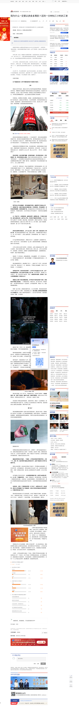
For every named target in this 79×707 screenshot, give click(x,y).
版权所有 (62, 500)
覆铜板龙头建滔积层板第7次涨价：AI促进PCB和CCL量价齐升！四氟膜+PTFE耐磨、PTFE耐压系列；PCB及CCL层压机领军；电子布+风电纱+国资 (59, 29)
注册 (59, 1)
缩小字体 (43, 21)
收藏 (49, 21)
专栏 (40, 1)
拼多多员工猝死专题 (20, 635)
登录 (35, 663)
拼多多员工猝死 (25, 11)
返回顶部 (71, 690)
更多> (59, 483)
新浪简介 (51, 490)
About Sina (63, 490)
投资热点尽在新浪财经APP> (26, 700)
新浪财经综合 (23, 21)
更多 (43, 1)
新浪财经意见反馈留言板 (56, 486)
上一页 (11, 682)
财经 (23, 1)
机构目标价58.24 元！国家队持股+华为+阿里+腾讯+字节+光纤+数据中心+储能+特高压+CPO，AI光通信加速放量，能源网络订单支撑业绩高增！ (59, 37)
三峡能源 (51, 100)
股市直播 (52, 454)
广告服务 (57, 490)
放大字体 (46, 21)
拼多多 (18, 632)
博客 (33, 1)
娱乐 (26, 1)
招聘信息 (57, 493)
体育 (20, 1)
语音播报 (71, 681)
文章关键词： (14, 632)
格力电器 (51, 109)
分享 (59, 21)
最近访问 (54, 93)
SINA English (63, 495)
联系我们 (51, 493)
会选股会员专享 (64, 32)
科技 (30, 1)
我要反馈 (45, 632)
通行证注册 (63, 493)
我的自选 (63, 93)
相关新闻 (15, 700)
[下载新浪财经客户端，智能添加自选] (59, 112)
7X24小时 (53, 177)
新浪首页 (12, 1)
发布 (43, 663)
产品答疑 (51, 495)
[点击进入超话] (40, 27)
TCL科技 (51, 105)
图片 (36, 1)
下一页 (47, 682)
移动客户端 (64, 1)
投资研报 (52, 25)
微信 (56, 21)
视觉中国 (17, 133)
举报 (40, 21)
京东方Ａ (51, 102)
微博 (53, 21)
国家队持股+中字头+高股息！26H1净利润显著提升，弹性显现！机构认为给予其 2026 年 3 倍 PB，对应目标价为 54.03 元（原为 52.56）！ (59, 45)
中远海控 (51, 107)
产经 (21, 11)
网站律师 (57, 495)
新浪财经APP (35, 21)
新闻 (16, 1)
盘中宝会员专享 (64, 40)
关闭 (46, 340)
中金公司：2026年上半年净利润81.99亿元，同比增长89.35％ (39, 703)
